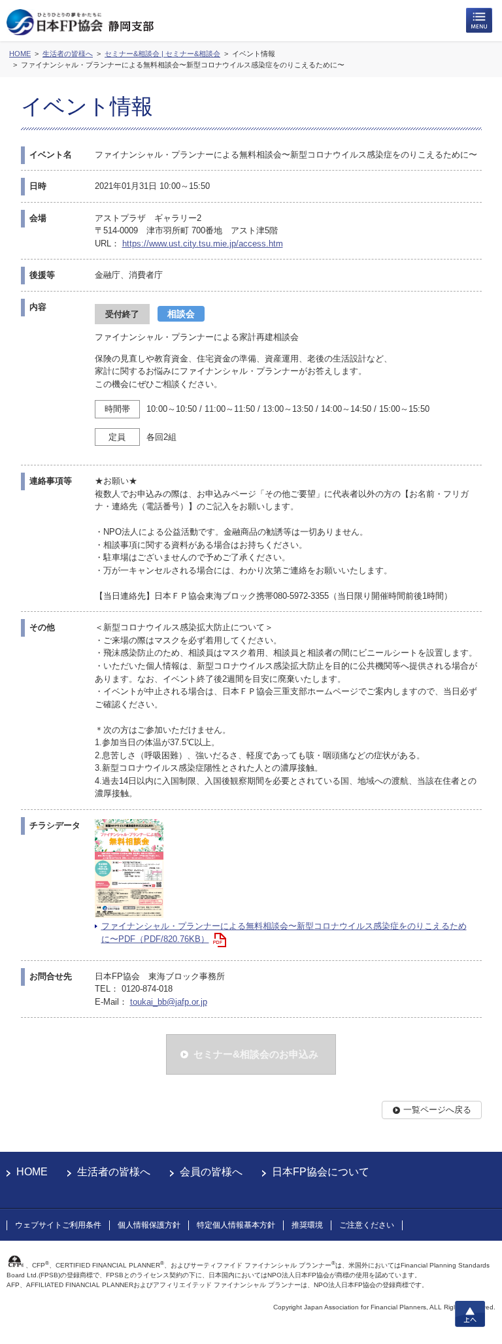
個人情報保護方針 (149, 1225)
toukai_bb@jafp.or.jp (168, 1002)
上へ (470, 1314)
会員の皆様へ (211, 1171)
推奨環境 (307, 1225)
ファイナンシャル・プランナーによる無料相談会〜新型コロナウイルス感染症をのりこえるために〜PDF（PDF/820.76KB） (284, 932)
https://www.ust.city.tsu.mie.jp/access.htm (202, 243)
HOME (32, 1171)
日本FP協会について (320, 1171)
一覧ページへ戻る (437, 1110)
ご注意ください (366, 1225)
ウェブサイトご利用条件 (58, 1225)
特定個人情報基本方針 (236, 1225)
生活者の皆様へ (113, 1171)
